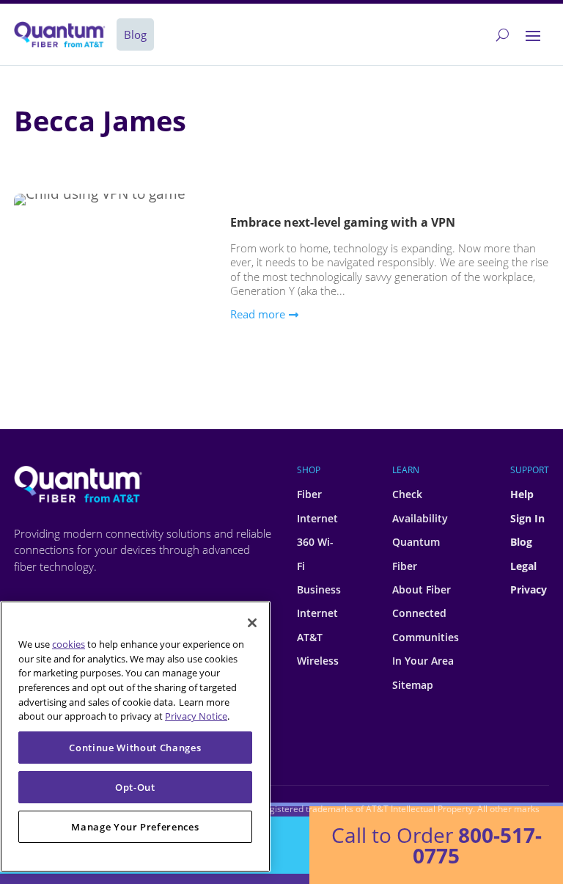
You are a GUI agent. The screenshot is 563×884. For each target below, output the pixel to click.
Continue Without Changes (135, 747)
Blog (521, 542)
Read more (257, 314)
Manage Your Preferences (135, 826)
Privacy (528, 589)
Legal (523, 566)
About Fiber (421, 589)
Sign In (527, 518)
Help (522, 494)
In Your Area (423, 661)
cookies (68, 644)
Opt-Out (135, 787)
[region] (135, 736)
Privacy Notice (196, 716)
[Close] (252, 623)
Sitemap (412, 685)
